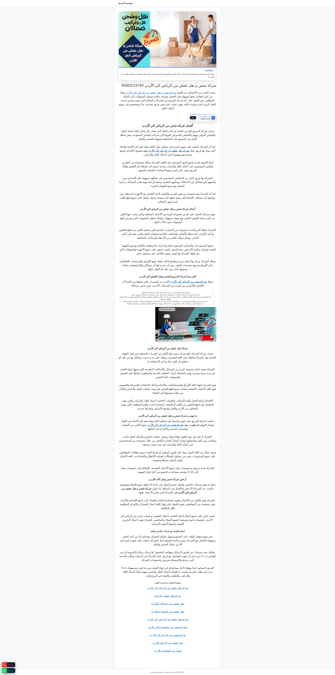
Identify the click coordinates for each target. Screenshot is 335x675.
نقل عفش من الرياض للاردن (167, 642)
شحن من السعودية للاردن (167, 650)
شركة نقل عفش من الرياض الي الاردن (167, 619)
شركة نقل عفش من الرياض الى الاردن (167, 587)
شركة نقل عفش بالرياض (167, 595)
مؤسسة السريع (126, 3)
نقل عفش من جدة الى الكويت (167, 603)
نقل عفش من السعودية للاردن (167, 611)
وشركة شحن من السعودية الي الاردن (168, 627)
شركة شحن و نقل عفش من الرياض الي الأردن (151, 92)
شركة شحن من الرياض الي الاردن (167, 634)
